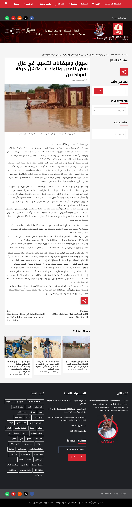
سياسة (84, 4)
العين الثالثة (39, 438)
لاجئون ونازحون (37, 464)
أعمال (29, 407)
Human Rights (35, 401)
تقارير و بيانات (15, 443)
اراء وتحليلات (38, 417)
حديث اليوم (22, 449)
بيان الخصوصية (120, 494)
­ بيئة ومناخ (21, 401)
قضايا (74, 4)
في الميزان (39, 459)
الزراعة (11, 422)
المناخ (29, 438)
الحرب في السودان (36, 422)
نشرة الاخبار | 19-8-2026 (78, 431)
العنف (25, 433)
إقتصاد (32, 412)
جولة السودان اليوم (36, 449)
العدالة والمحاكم (37, 433)
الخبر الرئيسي (21, 422)
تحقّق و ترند (27, 443)
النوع (21, 438)
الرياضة (29, 4)
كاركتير (21, 459)
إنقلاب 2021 (22, 412)
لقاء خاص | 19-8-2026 (78, 425)
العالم (9, 428)
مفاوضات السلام (12, 464)
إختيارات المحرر (18, 407)
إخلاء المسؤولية (107, 494)
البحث (98, 91)
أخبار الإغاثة (39, 407)
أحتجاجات (9, 401)
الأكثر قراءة (18, 417)
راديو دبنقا (45, 4)
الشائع (40, 428)
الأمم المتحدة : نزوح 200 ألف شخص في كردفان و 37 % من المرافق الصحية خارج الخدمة (47, 365)
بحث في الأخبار (118, 81)
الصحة (32, 428)
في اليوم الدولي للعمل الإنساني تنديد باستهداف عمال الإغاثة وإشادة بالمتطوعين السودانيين (18, 366)
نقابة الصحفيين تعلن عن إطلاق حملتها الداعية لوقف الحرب (70, 314)
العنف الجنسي (14, 433)
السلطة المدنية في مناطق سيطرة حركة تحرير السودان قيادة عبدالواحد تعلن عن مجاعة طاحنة (25, 315)
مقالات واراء (39, 470)
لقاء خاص (25, 464)
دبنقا (16, 4)
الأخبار (97, 4)
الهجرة (14, 438)
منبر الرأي (59, 4)
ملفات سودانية (25, 470)
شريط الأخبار (38, 454)
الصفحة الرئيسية (112, 4)
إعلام (41, 412)
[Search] (6, 3)
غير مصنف (13, 454)
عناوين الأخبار (25, 454)
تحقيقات (39, 443)
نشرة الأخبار (12, 470)
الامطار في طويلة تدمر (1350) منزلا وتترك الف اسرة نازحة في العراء (77, 364)
